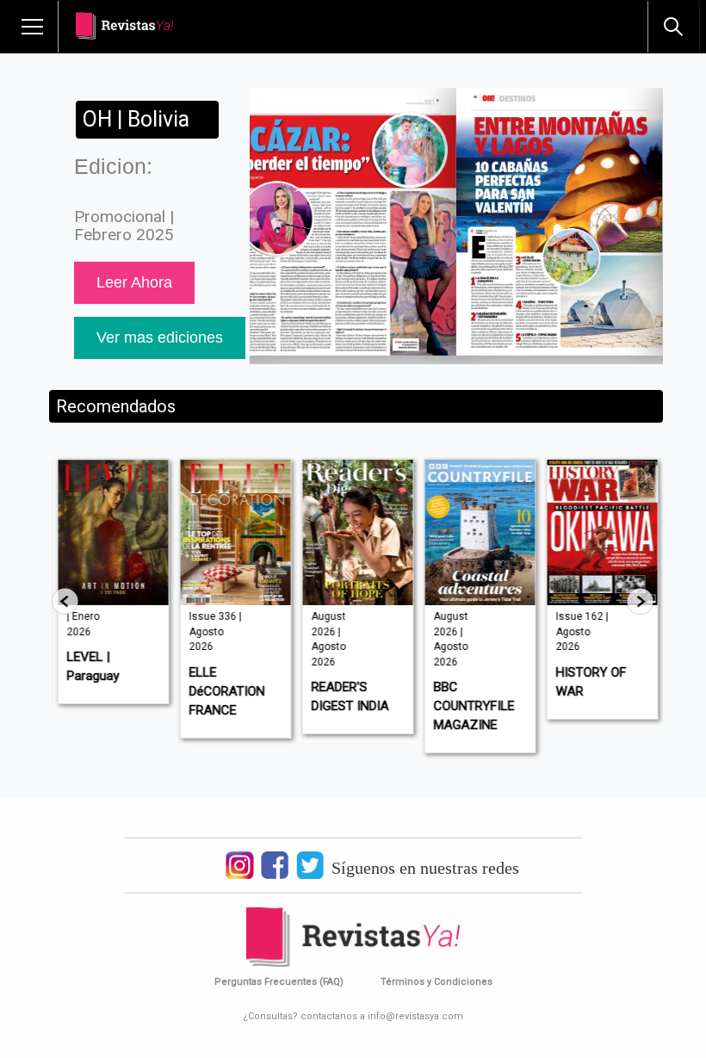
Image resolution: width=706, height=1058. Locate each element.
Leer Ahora (134, 282)
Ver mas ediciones (159, 337)
